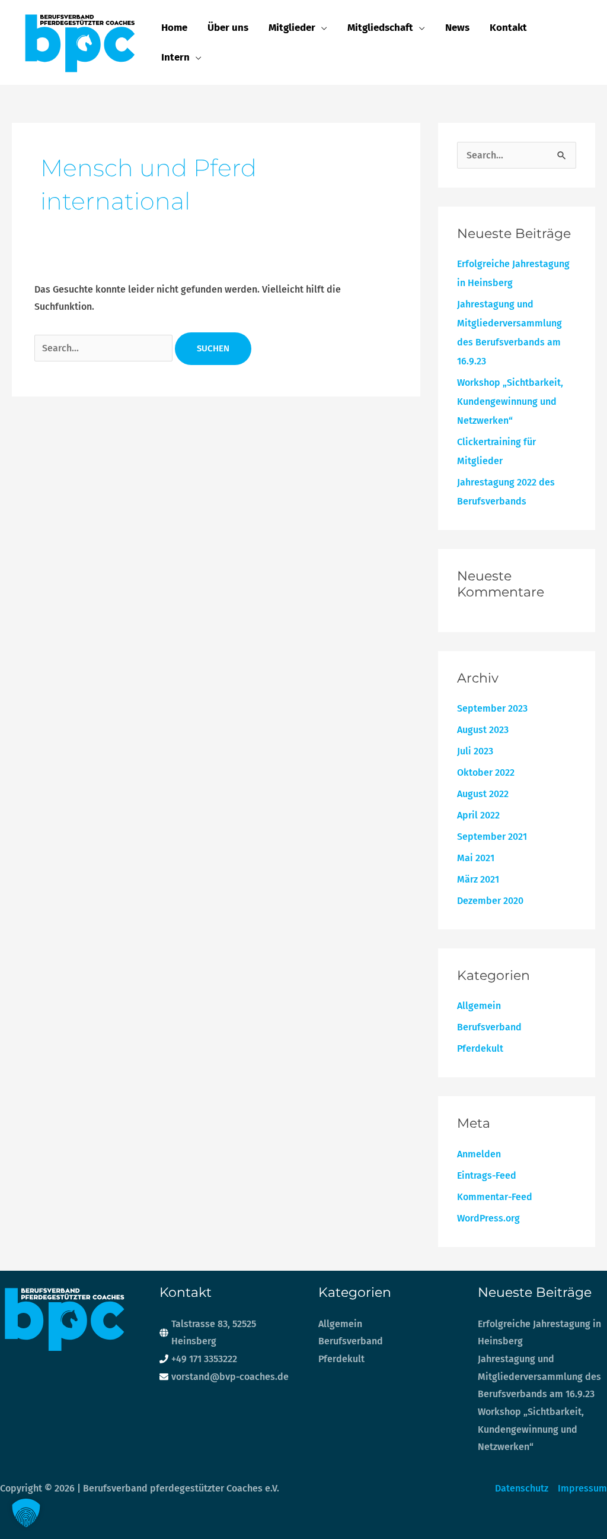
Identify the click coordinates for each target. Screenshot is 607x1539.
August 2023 (483, 729)
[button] (321, 28)
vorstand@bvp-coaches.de (230, 1376)
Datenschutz (521, 1488)
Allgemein (479, 1005)
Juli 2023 (475, 751)
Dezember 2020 (490, 900)
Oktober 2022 (486, 772)
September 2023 (492, 708)
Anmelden (479, 1154)
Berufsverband (489, 1027)
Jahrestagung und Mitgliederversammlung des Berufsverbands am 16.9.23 (539, 1376)
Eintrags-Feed (486, 1175)
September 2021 (492, 836)
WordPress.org (488, 1218)
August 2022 (483, 793)
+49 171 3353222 (204, 1359)
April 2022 (478, 815)
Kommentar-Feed (494, 1196)
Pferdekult (480, 1048)
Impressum (582, 1488)
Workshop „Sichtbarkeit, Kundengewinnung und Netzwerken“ (510, 401)
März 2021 (478, 879)
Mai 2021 (475, 858)
